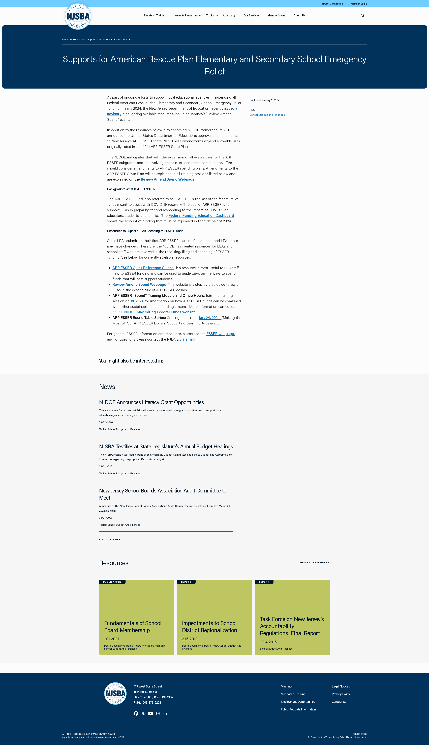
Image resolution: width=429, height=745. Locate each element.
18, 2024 (138, 300)
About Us (299, 15)
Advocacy (229, 15)
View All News (109, 539)
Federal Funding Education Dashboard (201, 215)
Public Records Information (298, 709)
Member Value (276, 15)
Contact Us (339, 702)
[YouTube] (150, 713)
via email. (187, 339)
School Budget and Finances (267, 114)
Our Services (251, 15)
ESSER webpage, (220, 333)
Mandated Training (293, 694)
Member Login (359, 3)
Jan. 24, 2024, (210, 317)
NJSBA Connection (332, 3)
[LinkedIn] (165, 713)
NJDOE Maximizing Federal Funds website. (159, 312)
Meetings (287, 686)
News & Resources (186, 15)
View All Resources (314, 562)
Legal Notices (341, 686)
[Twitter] (143, 713)
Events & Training (155, 15)
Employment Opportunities (298, 702)
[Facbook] (136, 713)
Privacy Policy (341, 694)
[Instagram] (158, 713)
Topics (210, 15)
